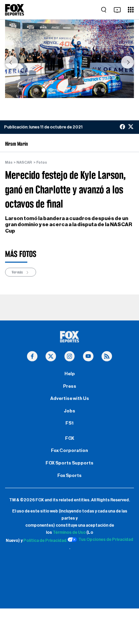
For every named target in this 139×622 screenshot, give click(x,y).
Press (69, 386)
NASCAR (24, 162)
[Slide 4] (58, 90)
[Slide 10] (103, 90)
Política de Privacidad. (45, 541)
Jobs (69, 411)
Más (8, 162)
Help (69, 374)
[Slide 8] (88, 90)
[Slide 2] (43, 90)
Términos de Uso (69, 532)
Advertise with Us (69, 398)
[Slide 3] (51, 90)
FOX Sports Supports (69, 463)
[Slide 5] (66, 90)
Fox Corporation (69, 450)
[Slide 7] (81, 90)
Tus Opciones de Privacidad (105, 539)
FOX (69, 438)
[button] (11, 62)
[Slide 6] (73, 90)
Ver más (17, 272)
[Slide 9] (95, 90)
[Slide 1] (36, 90)
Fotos (41, 162)
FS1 (69, 423)
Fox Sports (69, 475)
